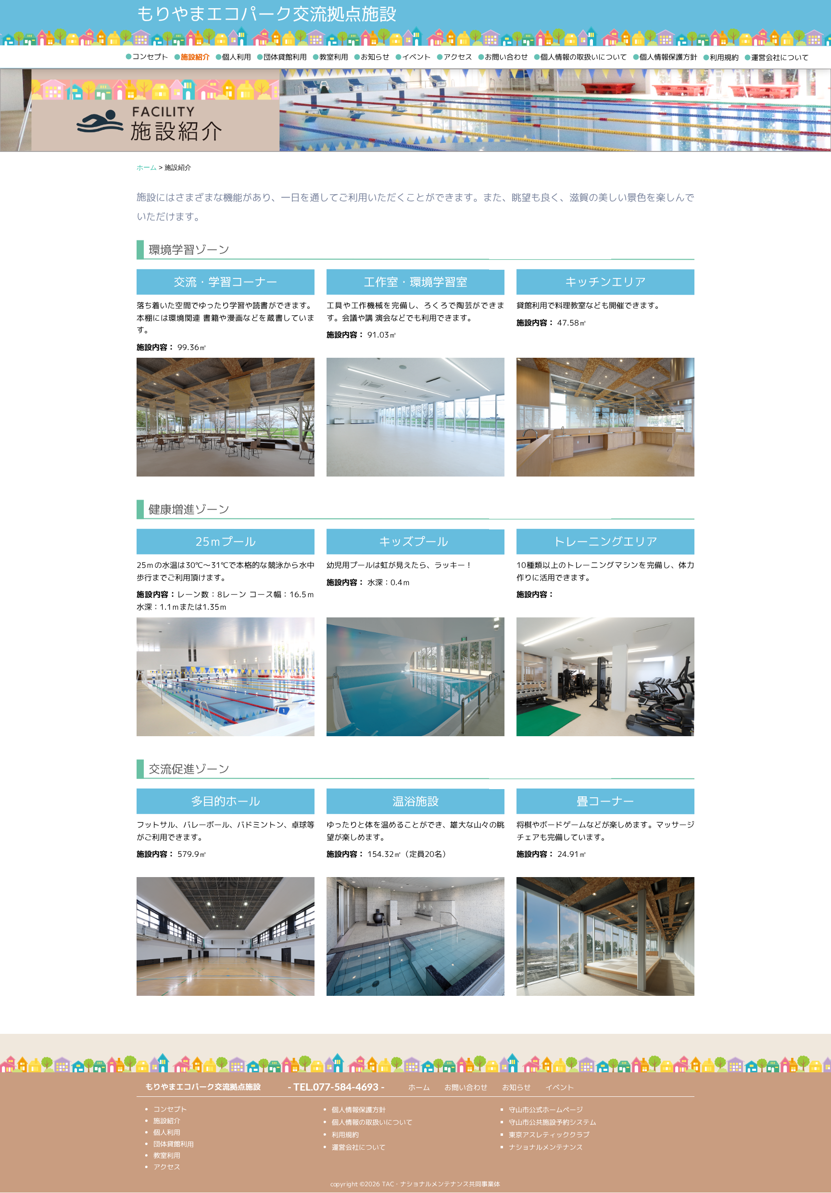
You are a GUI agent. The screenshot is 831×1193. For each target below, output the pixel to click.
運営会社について (776, 57)
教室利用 (330, 57)
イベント (413, 57)
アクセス (454, 57)
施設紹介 (192, 57)
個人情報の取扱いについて (580, 57)
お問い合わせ (503, 57)
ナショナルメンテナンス (546, 1147)
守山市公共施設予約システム (552, 1122)
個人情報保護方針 (664, 57)
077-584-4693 (345, 1087)
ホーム (419, 1087)
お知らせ (371, 57)
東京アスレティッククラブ (549, 1134)
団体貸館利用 (281, 57)
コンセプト (146, 56)
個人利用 (233, 57)
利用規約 (721, 57)
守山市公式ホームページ (546, 1109)
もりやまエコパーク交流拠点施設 (266, 14)
